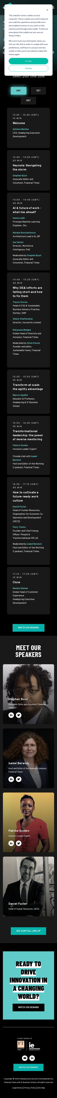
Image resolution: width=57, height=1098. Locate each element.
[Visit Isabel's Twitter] (18, 779)
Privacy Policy (30, 1088)
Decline (28, 68)
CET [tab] (38, 90)
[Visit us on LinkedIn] (32, 1058)
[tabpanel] (28, 364)
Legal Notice (17, 1088)
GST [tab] (28, 100)
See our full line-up (28, 931)
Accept (28, 61)
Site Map (41, 1088)
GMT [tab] (18, 90)
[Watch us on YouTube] (25, 1058)
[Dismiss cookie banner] (47, 10)
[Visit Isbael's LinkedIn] (11, 779)
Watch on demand (28, 627)
